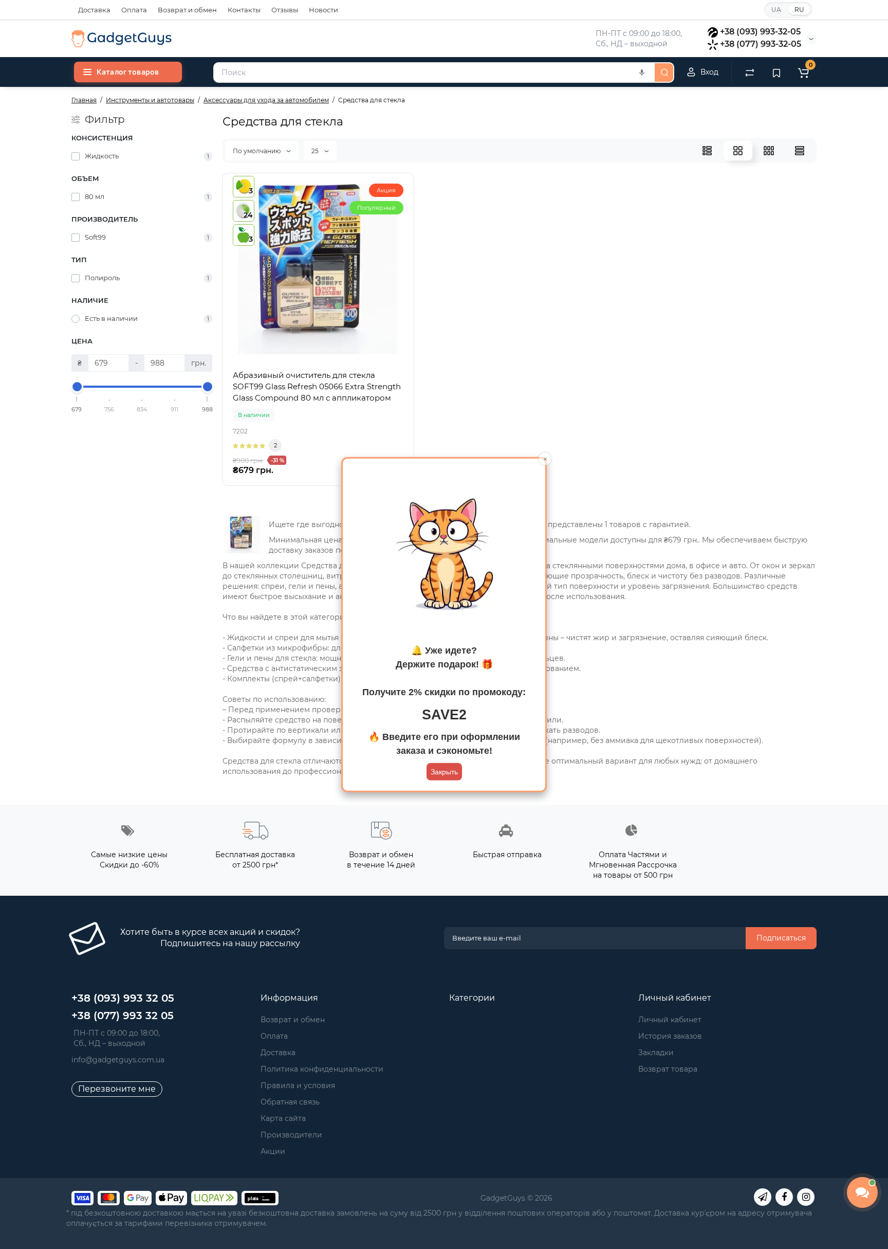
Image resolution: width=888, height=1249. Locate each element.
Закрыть (444, 772)
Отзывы (284, 10)
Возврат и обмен (187, 10)
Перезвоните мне (117, 1089)
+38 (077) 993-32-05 (760, 44)
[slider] (77, 387)
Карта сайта (283, 1118)
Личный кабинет (669, 1019)
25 (315, 151)
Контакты (244, 10)
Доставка (94, 10)
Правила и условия (298, 1085)
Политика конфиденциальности (322, 1069)
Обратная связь (290, 1102)
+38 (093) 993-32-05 (760, 32)
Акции (273, 1151)
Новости (323, 10)
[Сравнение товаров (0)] (749, 72)
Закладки (656, 1052)
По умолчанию (257, 151)
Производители (291, 1134)
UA (776, 9)
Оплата (134, 10)
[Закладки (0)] (776, 72)
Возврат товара (667, 1069)
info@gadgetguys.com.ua (117, 1059)
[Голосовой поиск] (642, 72)
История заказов (670, 1036)
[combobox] (433, 72)
